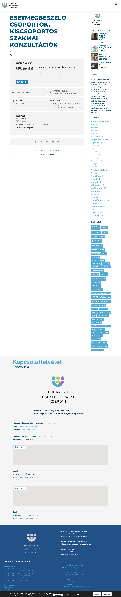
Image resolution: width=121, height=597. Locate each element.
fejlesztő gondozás (98, 260)
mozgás (102, 305)
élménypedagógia (97, 350)
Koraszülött (94, 179)
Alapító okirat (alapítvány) (10, 568)
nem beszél (103, 309)
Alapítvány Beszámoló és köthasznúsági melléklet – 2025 (18, 580)
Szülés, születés (96, 209)
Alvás (93, 124)
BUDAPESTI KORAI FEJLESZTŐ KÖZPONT (32, 125)
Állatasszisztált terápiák (99, 121)
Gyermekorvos (95, 161)
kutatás (94, 305)
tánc (106, 332)
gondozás (106, 263)
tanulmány (100, 329)
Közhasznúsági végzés (10, 583)
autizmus (96, 233)
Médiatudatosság (96, 185)
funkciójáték (96, 263)
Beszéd (93, 131)
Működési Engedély (9, 587)
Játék (92, 167)
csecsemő (97, 246)
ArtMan (104, 227)
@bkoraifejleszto (28, 430)
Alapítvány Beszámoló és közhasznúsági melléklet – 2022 (19, 573)
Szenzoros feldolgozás (98, 206)
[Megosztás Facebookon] (35, 141)
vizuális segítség (97, 335)
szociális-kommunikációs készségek (102, 326)
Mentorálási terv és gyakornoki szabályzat (72, 582)
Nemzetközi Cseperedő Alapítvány (102, 312)
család (96, 241)
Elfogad (97, 594)
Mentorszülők (95, 191)
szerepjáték (96, 322)
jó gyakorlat (96, 282)
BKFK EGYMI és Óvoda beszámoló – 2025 (72, 574)
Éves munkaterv (65, 579)
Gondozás (94, 155)
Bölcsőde (94, 134)
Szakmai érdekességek (98, 200)
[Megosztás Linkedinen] (47, 141)
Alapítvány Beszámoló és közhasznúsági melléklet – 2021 (19, 571)
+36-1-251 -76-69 (26, 519)
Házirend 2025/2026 (66, 584)
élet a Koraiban (99, 346)
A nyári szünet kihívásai (105, 64)
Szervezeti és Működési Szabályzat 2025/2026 (73, 577)
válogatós (96, 339)
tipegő (100, 332)
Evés (92, 152)
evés (104, 253)
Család (93, 146)
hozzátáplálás (97, 270)
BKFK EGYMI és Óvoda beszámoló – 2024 (72, 572)
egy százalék (96, 253)
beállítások (58, 595)
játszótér (95, 274)
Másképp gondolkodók (104, 55)
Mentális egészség (97, 188)
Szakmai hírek (95, 203)
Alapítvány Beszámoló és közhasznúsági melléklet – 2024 (19, 578)
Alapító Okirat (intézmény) (10, 585)
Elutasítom (107, 594)
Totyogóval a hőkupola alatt (105, 47)
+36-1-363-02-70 (52, 423)
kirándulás (96, 286)
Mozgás (93, 194)
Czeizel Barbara (98, 250)
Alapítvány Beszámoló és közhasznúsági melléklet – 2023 (19, 575)
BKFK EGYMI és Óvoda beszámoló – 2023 (72, 570)
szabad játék (103, 315)
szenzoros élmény (97, 319)
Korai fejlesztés (96, 176)
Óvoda (93, 197)
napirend (94, 309)
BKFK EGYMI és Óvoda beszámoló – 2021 (72, 565)
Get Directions (48, 154)
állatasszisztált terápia (99, 342)
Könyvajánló (95, 173)
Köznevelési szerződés (10, 590)
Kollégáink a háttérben (98, 170)
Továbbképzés (95, 215)
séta (93, 329)
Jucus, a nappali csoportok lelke (103, 37)
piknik (93, 315)
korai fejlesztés (101, 297)
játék (104, 274)
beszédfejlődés (98, 236)
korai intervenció (100, 302)
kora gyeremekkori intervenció (101, 293)
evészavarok (95, 257)
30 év (95, 227)
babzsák (105, 232)
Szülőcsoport (95, 212)
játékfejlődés (98, 279)
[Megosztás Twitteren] (41, 141)
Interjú (93, 164)
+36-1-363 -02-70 (26, 477)
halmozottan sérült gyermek (100, 266)
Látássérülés (95, 182)
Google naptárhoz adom (64, 93)
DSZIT (93, 149)
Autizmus (94, 128)
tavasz (94, 332)
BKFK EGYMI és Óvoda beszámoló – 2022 (72, 567)
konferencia (96, 289)
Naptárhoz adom (60, 91)
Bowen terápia (95, 137)
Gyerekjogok (95, 158)
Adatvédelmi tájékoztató (10, 566)
